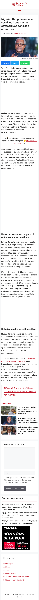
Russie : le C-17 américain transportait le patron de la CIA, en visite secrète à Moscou (18, 507)
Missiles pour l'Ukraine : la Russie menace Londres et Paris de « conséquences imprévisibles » (19, 515)
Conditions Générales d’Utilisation (16, 577)
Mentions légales (9, 573)
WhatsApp (24, 63)
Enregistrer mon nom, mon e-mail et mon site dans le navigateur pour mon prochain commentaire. (20, 480)
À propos (6, 567)
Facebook (6, 63)
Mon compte (8, 564)
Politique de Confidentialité (13, 580)
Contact (6, 570)
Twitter (15, 63)
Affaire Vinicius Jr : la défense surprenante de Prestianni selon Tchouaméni (20, 391)
